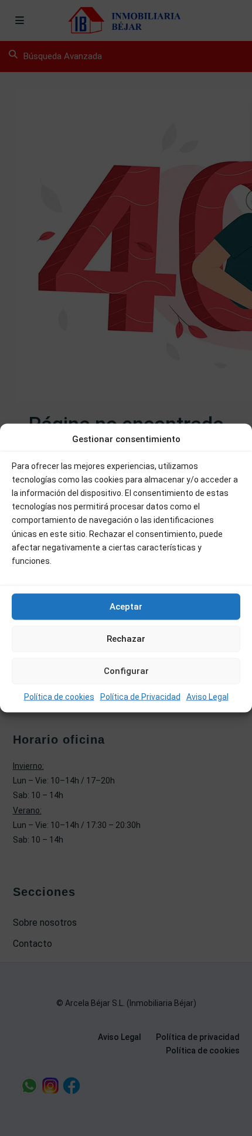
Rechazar (126, 639)
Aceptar (126, 606)
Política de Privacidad (140, 696)
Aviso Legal (207, 696)
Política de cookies (59, 696)
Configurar (126, 671)
